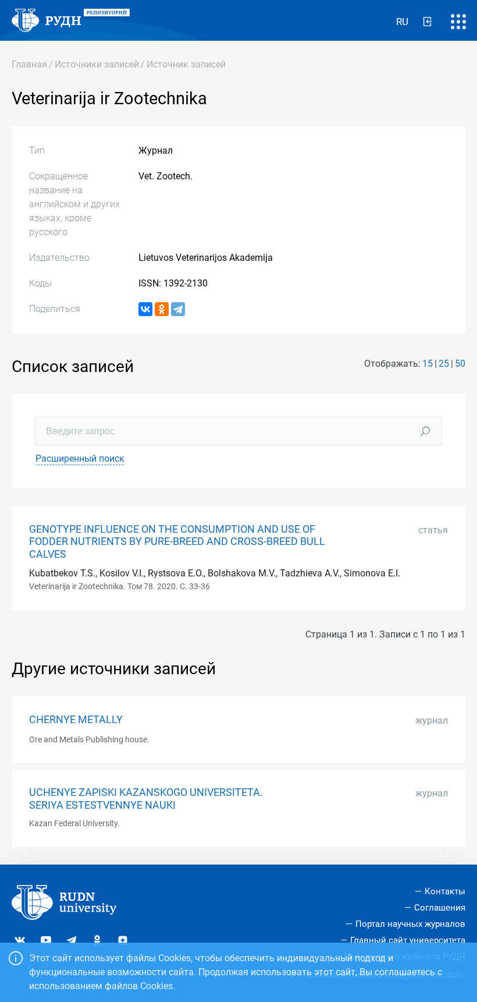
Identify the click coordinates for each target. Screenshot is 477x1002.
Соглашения (439, 907)
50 (460, 363)
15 (427, 363)
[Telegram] (178, 309)
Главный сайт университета (407, 940)
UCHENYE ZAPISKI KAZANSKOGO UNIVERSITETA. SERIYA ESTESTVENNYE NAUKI (146, 798)
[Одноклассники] (162, 309)
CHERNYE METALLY (76, 719)
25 (444, 363)
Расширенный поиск (79, 458)
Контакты (445, 891)
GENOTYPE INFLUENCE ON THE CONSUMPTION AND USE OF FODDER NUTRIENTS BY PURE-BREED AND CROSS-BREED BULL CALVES (177, 541)
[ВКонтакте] (145, 309)
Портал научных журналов (410, 924)
